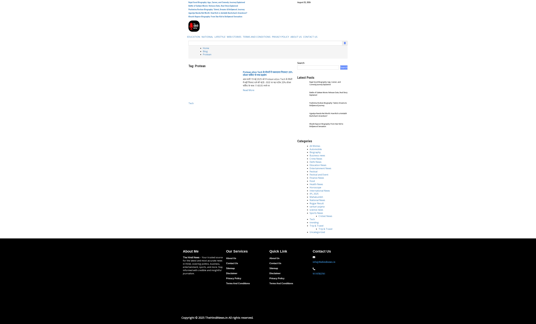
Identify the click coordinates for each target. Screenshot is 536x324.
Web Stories (234, 36)
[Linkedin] (316, 297)
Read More (248, 90)
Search (300, 62)
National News (317, 200)
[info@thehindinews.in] (314, 257)
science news (316, 209)
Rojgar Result (317, 203)
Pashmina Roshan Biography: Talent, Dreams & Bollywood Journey (216, 9)
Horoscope (315, 187)
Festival (313, 171)
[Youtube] (334, 289)
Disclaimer (231, 273)
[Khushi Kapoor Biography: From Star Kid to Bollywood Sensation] (302, 128)
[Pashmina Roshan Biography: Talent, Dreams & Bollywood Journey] (302, 107)
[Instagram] (342, 289)
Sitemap (230, 268)
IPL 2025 (314, 193)
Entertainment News (320, 168)
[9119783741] (314, 269)
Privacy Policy (280, 36)
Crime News (316, 158)
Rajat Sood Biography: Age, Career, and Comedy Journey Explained (216, 2)
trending (314, 222)
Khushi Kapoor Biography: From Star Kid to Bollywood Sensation (215, 16)
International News (320, 190)
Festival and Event (319, 174)
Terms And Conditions (257, 36)
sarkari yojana (317, 206)
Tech (191, 103)
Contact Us (310, 36)
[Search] (345, 43)
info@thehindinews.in (324, 261)
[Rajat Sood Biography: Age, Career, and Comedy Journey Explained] (302, 86)
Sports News (316, 213)
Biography (315, 152)
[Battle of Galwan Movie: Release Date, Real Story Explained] (302, 96)
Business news (317, 155)
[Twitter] (325, 289)
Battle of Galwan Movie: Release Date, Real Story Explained (213, 6)
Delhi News (315, 161)
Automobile (316, 149)
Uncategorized (317, 232)
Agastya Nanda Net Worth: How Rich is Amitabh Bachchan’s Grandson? (217, 13)
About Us (296, 36)
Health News (316, 184)
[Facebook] (316, 289)
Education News (318, 165)
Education (193, 36)
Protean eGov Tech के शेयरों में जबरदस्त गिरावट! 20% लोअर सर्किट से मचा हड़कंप (268, 73)
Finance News (317, 177)
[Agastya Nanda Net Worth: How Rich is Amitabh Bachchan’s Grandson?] (302, 117)
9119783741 (319, 273)
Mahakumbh (316, 197)
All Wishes (315, 146)
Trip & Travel (316, 225)
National (207, 36)
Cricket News (325, 216)
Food (312, 181)
